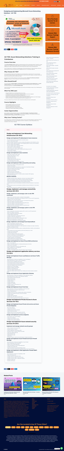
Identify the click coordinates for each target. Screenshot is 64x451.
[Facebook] (54, 1)
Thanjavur (46, 427)
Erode (51, 427)
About (17, 5)
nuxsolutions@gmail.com (51, 403)
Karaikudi (36, 427)
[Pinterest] (12, 49)
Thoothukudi (32, 429)
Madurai (27, 427)
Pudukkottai (56, 427)
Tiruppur (37, 429)
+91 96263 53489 (34, 1)
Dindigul (13, 427)
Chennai (18, 427)
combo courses (27, 5)
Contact (33, 408)
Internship (59, 5)
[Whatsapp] (61, 449)
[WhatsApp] (59, 1)
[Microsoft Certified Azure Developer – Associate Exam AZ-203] (32, 384)
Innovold (58, 449)
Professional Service (45, 5)
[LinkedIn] (56, 1)
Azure (5, 15)
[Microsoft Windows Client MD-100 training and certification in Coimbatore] (51, 384)
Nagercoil (41, 427)
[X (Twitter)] (57, 1)
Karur (26, 429)
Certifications (53, 5)
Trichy (31, 427)
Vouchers (33, 5)
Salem (23, 427)
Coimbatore (8, 427)
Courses (20, 5)
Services (38, 5)
